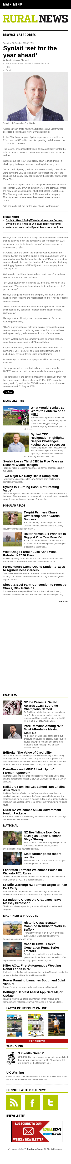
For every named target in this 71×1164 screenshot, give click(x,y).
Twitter (50, 1102)
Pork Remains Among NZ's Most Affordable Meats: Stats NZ (43, 729)
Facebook (32, 1102)
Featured (10, 695)
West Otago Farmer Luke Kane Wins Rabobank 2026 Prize (30, 553)
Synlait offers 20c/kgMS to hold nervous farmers (34, 220)
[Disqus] (35, 648)
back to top (63, 601)
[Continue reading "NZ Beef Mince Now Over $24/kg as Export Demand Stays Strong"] (12, 838)
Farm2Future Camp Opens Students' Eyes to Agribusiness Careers (34, 568)
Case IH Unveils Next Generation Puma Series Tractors (42, 947)
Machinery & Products (20, 916)
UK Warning (15, 1072)
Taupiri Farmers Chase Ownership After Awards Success (42, 516)
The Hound (14, 1046)
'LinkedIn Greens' (31, 1053)
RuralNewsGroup (35, 1149)
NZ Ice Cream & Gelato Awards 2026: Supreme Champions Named (41, 706)
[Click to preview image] (35, 120)
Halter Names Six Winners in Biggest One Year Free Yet (45, 535)
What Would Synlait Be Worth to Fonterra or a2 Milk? (48, 411)
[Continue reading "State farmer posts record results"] (12, 859)
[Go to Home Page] (35, 22)
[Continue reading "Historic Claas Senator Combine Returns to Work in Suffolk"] (12, 928)
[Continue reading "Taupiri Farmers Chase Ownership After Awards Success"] (12, 518)
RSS (13, 1102)
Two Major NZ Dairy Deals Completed (30, 476)
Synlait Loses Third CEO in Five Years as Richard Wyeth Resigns (33, 463)
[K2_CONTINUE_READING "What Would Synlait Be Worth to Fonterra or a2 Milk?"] (16, 425)
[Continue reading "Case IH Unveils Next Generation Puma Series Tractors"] (12, 949)
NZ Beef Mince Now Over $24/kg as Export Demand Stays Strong (43, 836)
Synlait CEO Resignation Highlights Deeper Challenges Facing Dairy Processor (48, 439)
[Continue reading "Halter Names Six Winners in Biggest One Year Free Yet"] (12, 539)
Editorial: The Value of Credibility (27, 752)
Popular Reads (14, 505)
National (10, 825)
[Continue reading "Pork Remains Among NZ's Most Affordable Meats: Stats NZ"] (12, 731)
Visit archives (37, 1041)
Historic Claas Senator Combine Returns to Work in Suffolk (45, 926)
